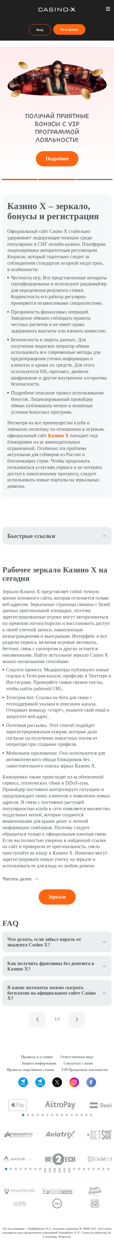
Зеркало (57, 896)
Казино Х (58, 435)
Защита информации (39, 1063)
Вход (39, 29)
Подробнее (57, 158)
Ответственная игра (76, 1057)
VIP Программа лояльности (84, 1070)
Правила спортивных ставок (30, 1070)
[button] (23, 1115)
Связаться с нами (78, 1063)
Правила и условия (37, 1057)
